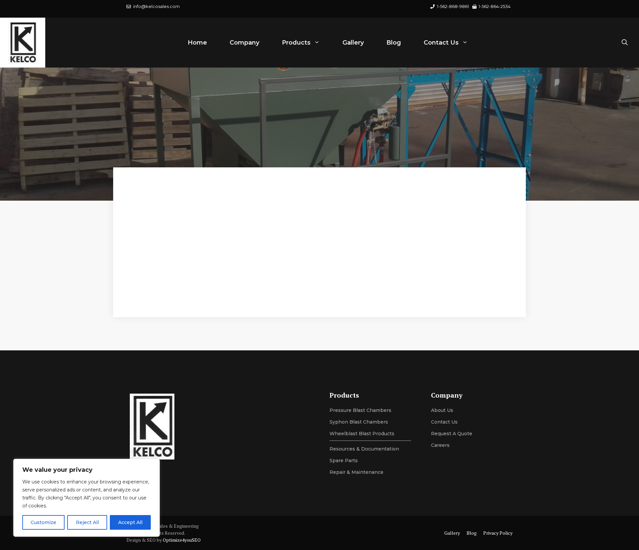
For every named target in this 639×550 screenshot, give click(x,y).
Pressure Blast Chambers (360, 410)
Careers (440, 445)
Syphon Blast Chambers (358, 422)
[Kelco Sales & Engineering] (22, 43)
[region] (86, 498)
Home (197, 42)
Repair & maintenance (356, 472)
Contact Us (441, 42)
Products (296, 42)
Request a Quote (451, 434)
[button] (624, 43)
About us (442, 410)
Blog (393, 42)
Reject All (87, 522)
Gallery (353, 42)
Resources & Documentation (364, 449)
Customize (43, 522)
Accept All (130, 522)
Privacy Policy (498, 533)
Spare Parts (343, 460)
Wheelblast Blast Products (361, 434)
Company (244, 42)
